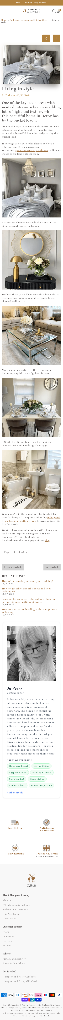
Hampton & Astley (19, 1005)
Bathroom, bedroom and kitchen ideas (28, 20)
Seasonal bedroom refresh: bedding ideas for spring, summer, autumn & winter (28, 600)
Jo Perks (7, 95)
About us (8, 900)
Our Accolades (11, 914)
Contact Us (9, 936)
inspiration (20, 552)
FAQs (6, 932)
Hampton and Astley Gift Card (20, 981)
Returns (7, 945)
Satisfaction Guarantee (15, 909)
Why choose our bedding (16, 905)
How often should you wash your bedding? (27, 581)
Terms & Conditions (14, 963)
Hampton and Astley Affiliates (20, 977)
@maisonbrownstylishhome (31, 150)
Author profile (15, 792)
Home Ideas (9, 918)
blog (47, 540)
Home (4, 20)
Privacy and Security (14, 959)
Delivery (7, 941)
